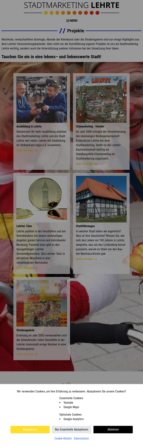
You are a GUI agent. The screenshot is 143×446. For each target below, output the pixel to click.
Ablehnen (113, 429)
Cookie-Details (63, 438)
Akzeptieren (30, 429)
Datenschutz (81, 438)
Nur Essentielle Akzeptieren (71, 429)
